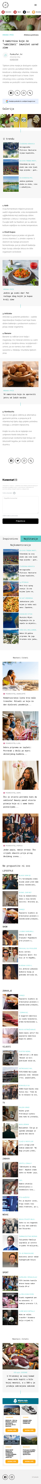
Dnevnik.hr (8, 12)
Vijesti (19, 12)
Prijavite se (20, 521)
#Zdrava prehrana (31, 35)
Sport (28, 12)
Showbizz (38, 12)
